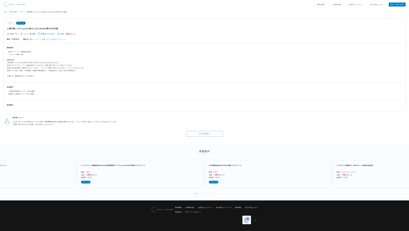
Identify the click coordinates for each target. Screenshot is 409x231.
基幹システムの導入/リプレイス (53, 39)
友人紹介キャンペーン (224, 207)
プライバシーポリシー (193, 212)
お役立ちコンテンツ (356, 4)
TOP (5, 12)
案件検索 (178, 207)
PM (22, 12)
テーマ (37, 39)
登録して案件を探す (397, 4)
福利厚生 (238, 207)
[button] (195, 193)
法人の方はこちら (376, 4)
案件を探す (321, 4)
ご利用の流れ (337, 4)
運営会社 (178, 212)
